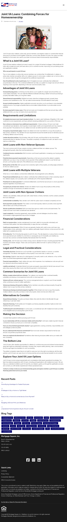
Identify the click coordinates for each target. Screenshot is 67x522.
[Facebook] (28, 460)
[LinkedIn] (39, 460)
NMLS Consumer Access (8, 480)
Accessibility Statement (7, 477)
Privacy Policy (5, 474)
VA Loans (21, 21)
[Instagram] (33, 460)
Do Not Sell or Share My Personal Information (14, 502)
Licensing (4, 471)
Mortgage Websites (7, 516)
